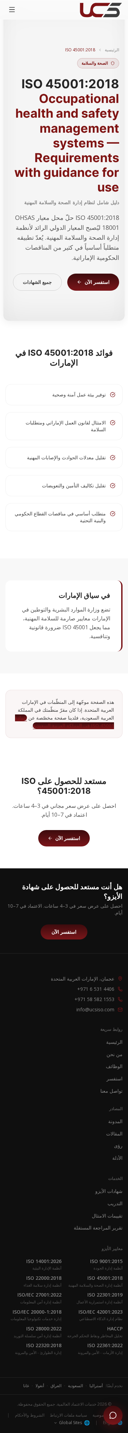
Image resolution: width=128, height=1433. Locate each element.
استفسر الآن (97, 282)
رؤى (118, 1145)
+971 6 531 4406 (95, 989)
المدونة (115, 1121)
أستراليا (96, 1386)
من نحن (114, 1054)
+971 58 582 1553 (94, 999)
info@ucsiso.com (95, 1009)
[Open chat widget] (113, 1415)
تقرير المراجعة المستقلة (98, 1227)
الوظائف (114, 1066)
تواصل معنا (111, 1091)
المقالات (114, 1133)
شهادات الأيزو (109, 1191)
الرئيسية (112, 50)
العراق (56, 1386)
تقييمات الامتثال (107, 1215)
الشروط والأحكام (29, 1415)
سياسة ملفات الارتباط (68, 1415)
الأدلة (117, 1158)
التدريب (115, 1203)
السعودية (75, 1386)
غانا (26, 1386)
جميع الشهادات (37, 282)
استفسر (114, 1078)
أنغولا (39, 1386)
